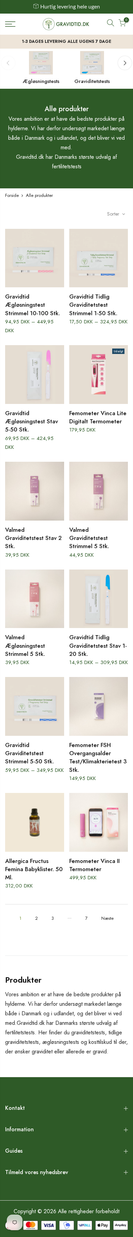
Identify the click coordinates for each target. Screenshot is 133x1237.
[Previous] (8, 63)
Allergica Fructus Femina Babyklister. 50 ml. (34, 869)
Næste (107, 918)
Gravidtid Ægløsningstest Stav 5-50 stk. (31, 421)
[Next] (125, 63)
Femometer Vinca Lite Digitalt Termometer (98, 417)
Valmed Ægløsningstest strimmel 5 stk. (25, 645)
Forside (12, 195)
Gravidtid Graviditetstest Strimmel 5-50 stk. (29, 753)
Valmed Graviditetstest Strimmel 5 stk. (89, 538)
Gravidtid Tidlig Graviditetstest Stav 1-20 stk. (98, 645)
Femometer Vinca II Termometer (94, 865)
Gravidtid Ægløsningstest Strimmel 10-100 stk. (32, 304)
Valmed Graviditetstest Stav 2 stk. (33, 538)
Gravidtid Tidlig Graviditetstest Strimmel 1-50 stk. (93, 304)
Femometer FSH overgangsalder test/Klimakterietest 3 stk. (98, 757)
